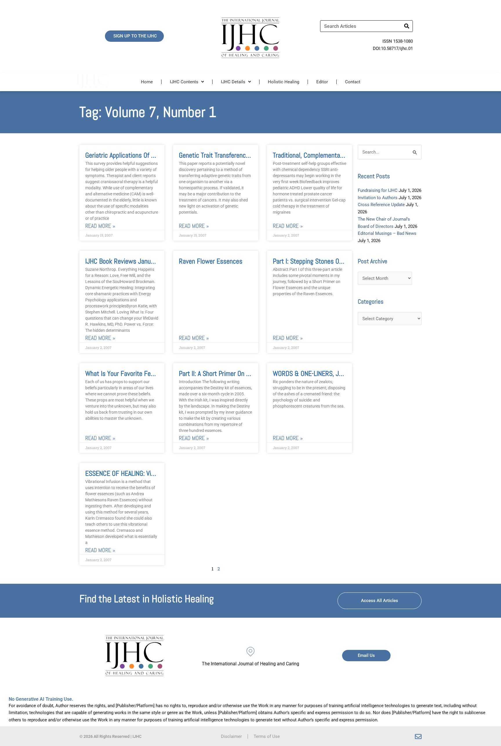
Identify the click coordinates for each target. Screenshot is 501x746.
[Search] (407, 26)
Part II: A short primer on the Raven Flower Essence (248, 373)
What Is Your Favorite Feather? (126, 373)
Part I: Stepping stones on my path (319, 261)
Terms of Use (267, 736)
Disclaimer (231, 736)
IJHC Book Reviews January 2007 (129, 261)
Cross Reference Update (381, 204)
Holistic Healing (283, 81)
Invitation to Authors (377, 197)
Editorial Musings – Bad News (387, 233)
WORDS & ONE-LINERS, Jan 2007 (317, 373)
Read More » (100, 226)
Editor (322, 81)
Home (147, 81)
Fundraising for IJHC (377, 190)
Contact (352, 81)
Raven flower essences (210, 261)
